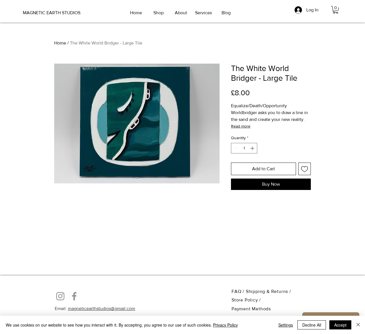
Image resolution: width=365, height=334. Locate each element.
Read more (240, 126)
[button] (335, 10)
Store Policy (245, 299)
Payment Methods (251, 308)
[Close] (358, 324)
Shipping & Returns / (268, 291)
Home (60, 43)
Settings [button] (285, 325)
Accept (340, 325)
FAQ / (239, 291)
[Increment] (252, 148)
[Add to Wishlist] (304, 169)
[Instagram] (60, 296)
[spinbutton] (244, 148)
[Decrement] (235, 148)
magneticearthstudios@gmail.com (101, 308)
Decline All (311, 325)
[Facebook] (74, 296)
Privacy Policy (225, 325)
